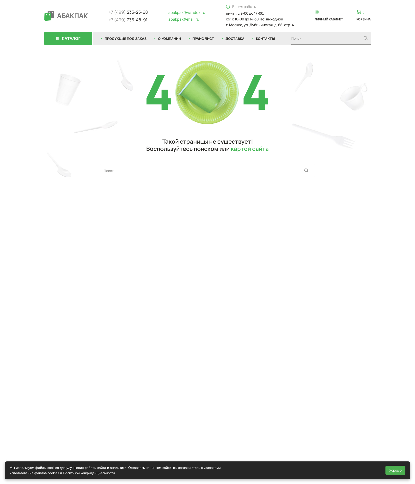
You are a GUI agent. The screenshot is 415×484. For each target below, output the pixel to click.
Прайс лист (203, 38)
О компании (169, 38)
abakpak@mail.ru (183, 19)
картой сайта (250, 149)
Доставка (235, 38)
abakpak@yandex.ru (186, 12)
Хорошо (395, 470)
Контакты (265, 38)
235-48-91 (128, 20)
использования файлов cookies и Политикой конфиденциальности (62, 473)
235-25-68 (128, 12)
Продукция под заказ (125, 38)
